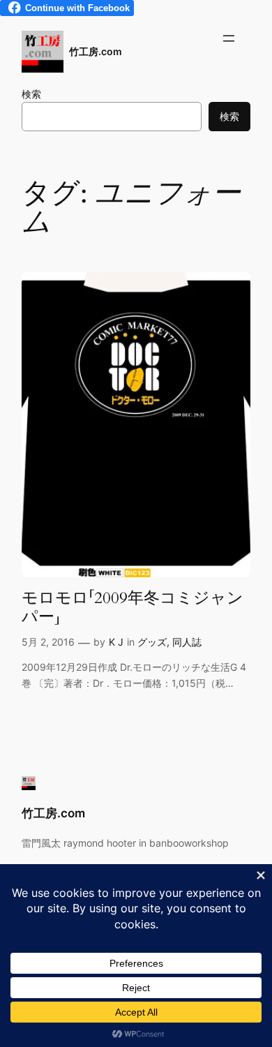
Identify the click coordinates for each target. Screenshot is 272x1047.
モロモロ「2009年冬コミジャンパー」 (132, 607)
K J (116, 642)
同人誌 (187, 642)
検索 (31, 94)
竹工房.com (95, 51)
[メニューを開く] (228, 38)
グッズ (152, 642)
